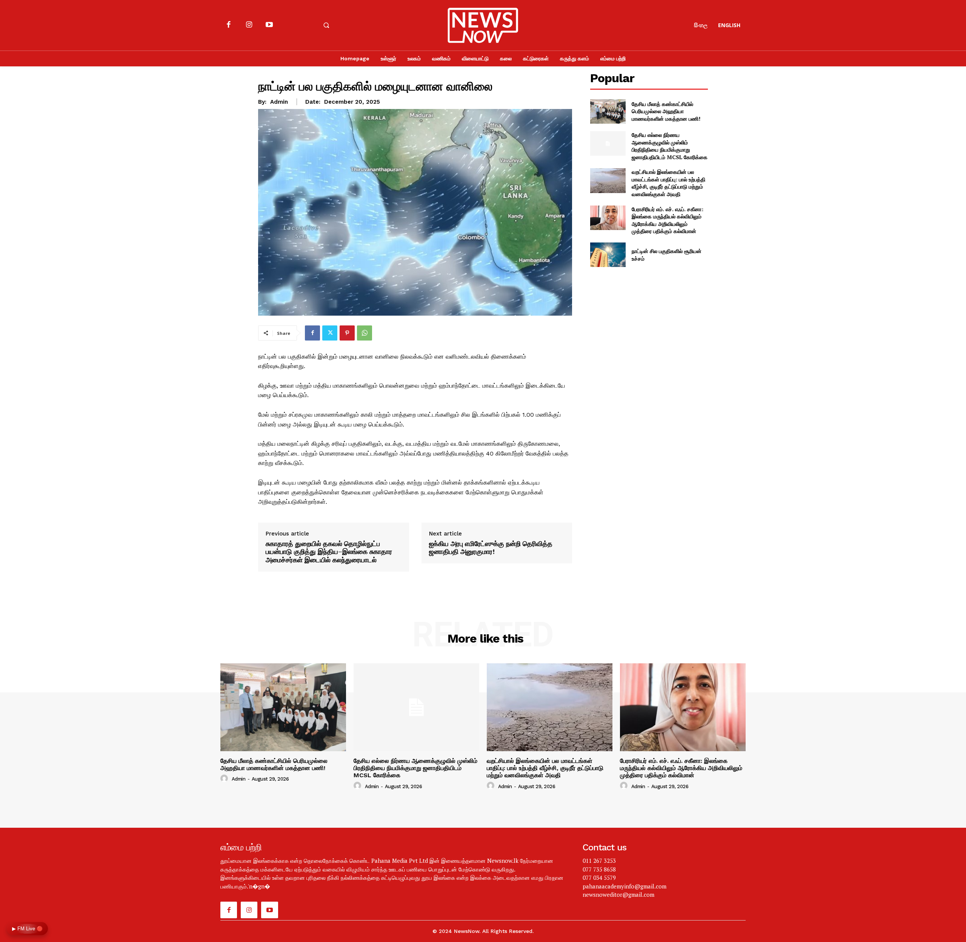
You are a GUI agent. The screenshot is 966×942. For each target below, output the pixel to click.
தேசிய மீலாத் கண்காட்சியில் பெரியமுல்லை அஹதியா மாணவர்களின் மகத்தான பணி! (666, 111)
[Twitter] (329, 333)
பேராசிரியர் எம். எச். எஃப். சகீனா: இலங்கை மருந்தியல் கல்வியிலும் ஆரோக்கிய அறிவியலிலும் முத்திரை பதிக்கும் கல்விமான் (667, 220)
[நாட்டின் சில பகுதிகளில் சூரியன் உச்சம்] (607, 254)
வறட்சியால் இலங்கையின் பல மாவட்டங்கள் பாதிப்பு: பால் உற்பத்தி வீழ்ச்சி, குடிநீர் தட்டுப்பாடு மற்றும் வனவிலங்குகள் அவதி (668, 183)
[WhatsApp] (364, 333)
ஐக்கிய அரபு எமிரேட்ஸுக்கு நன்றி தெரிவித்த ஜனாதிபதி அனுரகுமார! (490, 548)
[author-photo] (225, 779)
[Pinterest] (347, 333)
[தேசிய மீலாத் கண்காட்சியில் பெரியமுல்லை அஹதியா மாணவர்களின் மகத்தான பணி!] (607, 111)
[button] (326, 25)
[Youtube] (269, 25)
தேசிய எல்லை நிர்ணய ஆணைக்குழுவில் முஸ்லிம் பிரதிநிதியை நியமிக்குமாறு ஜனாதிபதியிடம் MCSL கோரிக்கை (670, 146)
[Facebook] (228, 25)
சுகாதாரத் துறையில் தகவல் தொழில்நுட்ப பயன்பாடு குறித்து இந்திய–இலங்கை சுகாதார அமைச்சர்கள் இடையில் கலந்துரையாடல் (329, 552)
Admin (279, 101)
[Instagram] (249, 25)
